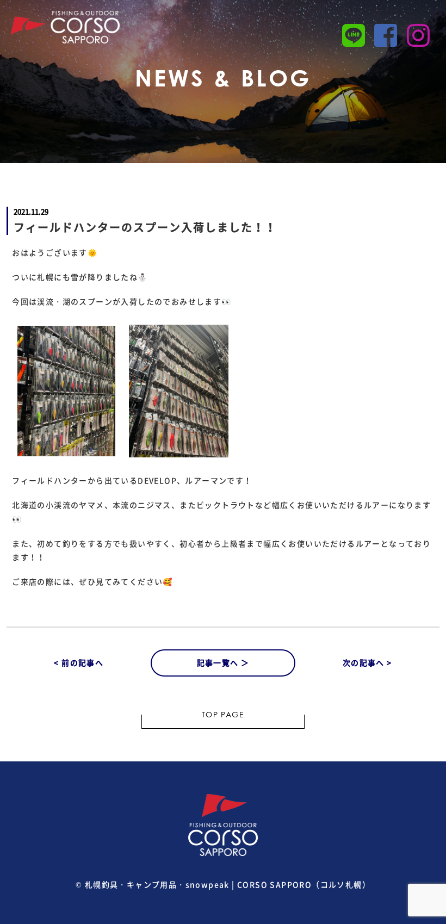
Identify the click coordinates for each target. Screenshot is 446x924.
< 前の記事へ (78, 662)
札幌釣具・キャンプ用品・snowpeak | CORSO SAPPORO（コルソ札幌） (227, 884)
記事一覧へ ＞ (223, 662)
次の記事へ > (367, 662)
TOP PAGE (223, 716)
